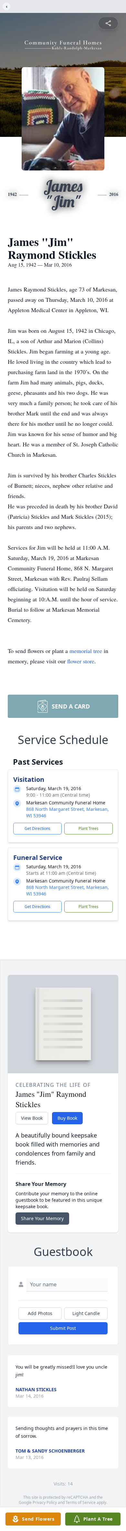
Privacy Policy (45, 1502)
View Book (32, 1118)
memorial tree (85, 651)
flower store (80, 661)
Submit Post (63, 1328)
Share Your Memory (42, 1218)
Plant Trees (89, 828)
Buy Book (67, 1118)
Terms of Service (81, 1502)
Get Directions (37, 828)
